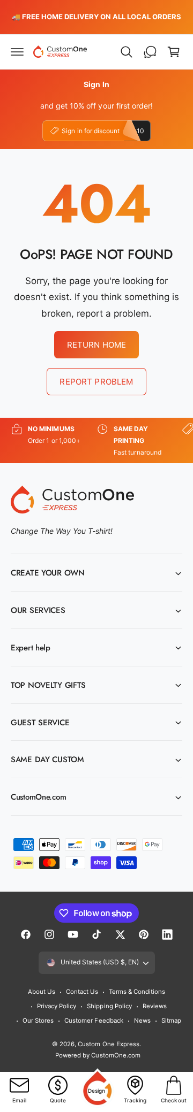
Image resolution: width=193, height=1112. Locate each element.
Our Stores (38, 1020)
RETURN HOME (97, 345)
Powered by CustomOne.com (97, 1055)
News (142, 1020)
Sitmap (171, 1020)
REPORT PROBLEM (96, 382)
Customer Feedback (93, 1020)
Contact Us (82, 991)
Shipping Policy (109, 1006)
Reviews (155, 1006)
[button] (17, 52)
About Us (41, 991)
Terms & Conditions (137, 991)
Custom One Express (108, 1044)
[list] (96, 440)
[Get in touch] (150, 52)
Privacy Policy (56, 1006)
